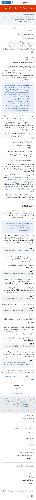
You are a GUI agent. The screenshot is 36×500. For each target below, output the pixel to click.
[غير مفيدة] (18, 34)
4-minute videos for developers (25, 455)
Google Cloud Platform (27, 480)
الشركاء (32, 425)
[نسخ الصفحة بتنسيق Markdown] (32, 52)
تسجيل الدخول (6, 2)
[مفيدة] (21, 34)
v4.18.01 (8, 8)
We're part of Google (28, 419)
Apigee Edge (30, 28)
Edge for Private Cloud (24, 8)
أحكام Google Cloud (8, 491)
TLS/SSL (31, 199)
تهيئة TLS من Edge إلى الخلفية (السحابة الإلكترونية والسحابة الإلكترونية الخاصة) (18, 189)
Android (32, 471)
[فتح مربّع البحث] (12, 2)
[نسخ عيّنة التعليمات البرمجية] (33, 248)
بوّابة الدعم (31, 445)
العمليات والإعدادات (27, 30)
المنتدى (32, 435)
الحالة (33, 442)
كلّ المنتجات (31, 483)
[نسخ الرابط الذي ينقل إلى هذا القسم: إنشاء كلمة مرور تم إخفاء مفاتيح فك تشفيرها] (26, 322)
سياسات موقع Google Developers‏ (25, 404)
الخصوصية (31, 491)
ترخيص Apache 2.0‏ (26, 402)
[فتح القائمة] (32, 2)
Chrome (32, 474)
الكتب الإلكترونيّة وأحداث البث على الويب (24, 428)
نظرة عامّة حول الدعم (29, 438)
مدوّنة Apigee (30, 458)
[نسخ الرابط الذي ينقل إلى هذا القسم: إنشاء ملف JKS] (20, 206)
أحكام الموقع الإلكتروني (21, 491)
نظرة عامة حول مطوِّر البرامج (27, 452)
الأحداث (32, 422)
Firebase (31, 477)
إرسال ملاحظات (29, 38)
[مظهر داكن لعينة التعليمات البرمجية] (31, 248)
